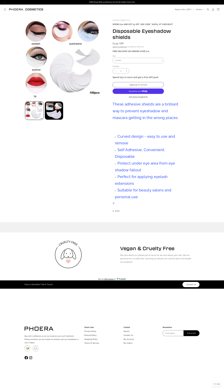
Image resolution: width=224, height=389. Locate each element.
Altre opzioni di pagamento (138, 97)
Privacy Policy (90, 331)
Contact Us (128, 335)
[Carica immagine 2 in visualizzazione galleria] (54, 110)
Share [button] (117, 211)
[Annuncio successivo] (219, 2)
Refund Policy (90, 335)
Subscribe (191, 333)
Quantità (116, 66)
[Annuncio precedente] (4, 2)
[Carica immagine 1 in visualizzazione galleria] (34, 110)
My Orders (128, 343)
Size (114, 56)
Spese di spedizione (120, 47)
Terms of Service (91, 343)
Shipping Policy (91, 339)
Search (127, 331)
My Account (129, 339)
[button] (4, 9)
